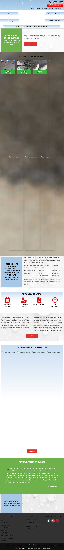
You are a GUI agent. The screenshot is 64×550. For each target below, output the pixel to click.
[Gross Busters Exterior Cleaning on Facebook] (48, 511)
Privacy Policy (25, 539)
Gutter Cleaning (5, 521)
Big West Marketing (46, 539)
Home (2, 510)
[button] (23, 494)
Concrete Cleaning (6, 524)
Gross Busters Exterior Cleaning (9, 4)
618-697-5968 (57, 2)
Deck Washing (5, 523)
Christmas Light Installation (8, 529)
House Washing (5, 516)
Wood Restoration (6, 528)
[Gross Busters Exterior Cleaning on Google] (53, 511)
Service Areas (4, 513)
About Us (3, 511)
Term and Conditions (32, 539)
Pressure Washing (5, 518)
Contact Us (3, 531)
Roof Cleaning (5, 519)
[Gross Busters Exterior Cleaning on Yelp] (57, 511)
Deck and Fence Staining (7, 526)
